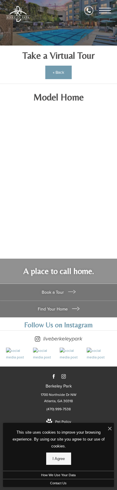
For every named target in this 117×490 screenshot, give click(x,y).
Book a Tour (53, 292)
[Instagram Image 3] (72, 354)
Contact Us (58, 483)
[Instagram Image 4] (99, 354)
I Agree (58, 458)
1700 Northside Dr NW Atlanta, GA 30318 (58, 398)
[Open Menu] (105, 10)
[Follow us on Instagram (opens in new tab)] (63, 376)
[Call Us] (88, 10)
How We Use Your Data (58, 475)
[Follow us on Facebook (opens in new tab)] (53, 376)
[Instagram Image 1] (18, 354)
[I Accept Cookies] (110, 429)
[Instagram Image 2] (45, 354)
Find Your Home (53, 309)
